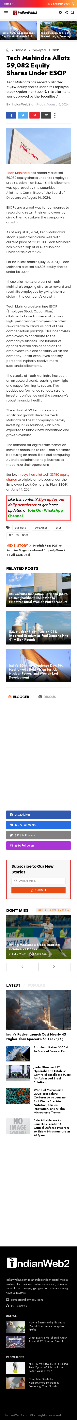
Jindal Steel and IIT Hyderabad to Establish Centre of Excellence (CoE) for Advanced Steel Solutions (52, 1074)
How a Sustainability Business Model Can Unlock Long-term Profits (47, 1326)
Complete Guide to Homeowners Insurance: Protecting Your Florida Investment (44, 1384)
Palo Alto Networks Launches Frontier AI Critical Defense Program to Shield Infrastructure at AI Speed (52, 1127)
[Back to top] (67, 1410)
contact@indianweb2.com (26, 1300)
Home (7, 3)
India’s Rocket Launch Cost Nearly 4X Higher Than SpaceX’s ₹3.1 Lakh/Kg (36, 1036)
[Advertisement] (38, 762)
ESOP (55, 50)
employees (39, 50)
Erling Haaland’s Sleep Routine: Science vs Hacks (34, 946)
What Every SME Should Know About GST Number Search (48, 1339)
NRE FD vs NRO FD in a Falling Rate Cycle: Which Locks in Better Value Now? (48, 1367)
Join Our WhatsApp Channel (35, 513)
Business (20, 50)
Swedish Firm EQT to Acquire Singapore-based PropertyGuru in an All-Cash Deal (36, 550)
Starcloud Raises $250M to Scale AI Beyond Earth (51, 1049)
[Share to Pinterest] (34, 115)
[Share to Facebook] (11, 115)
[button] (8, 3)
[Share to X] (23, 115)
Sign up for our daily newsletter (36, 502)
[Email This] (46, 115)
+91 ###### (18, 1306)
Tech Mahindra (18, 173)
